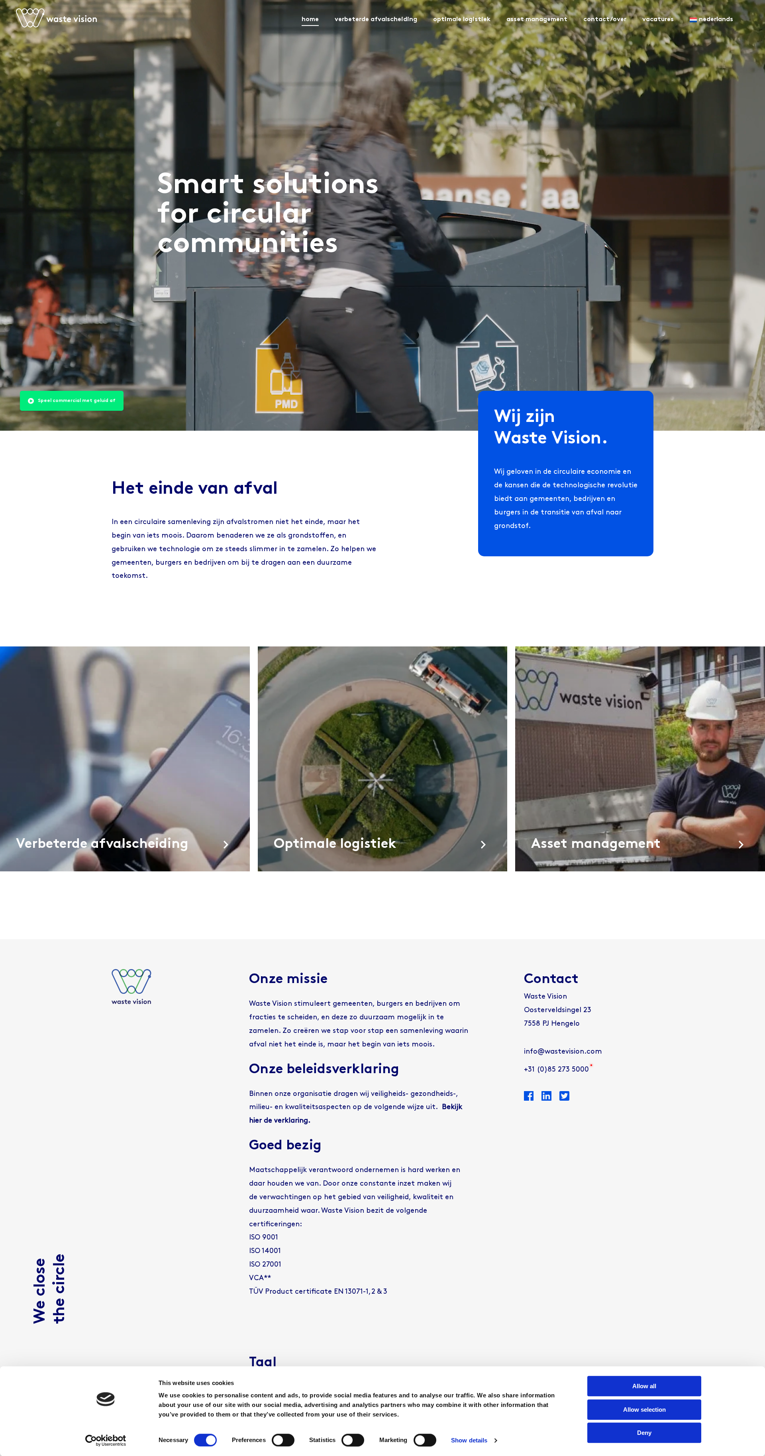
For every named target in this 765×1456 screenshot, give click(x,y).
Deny (644, 1432)
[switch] (283, 1440)
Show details (469, 1440)
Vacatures (658, 19)
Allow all (644, 1386)
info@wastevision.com (563, 1052)
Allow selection (644, 1409)
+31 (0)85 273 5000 (556, 1070)
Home (310, 19)
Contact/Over (604, 19)
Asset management (536, 19)
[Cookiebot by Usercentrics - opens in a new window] (106, 1440)
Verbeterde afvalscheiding (376, 19)
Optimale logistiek (461, 19)
